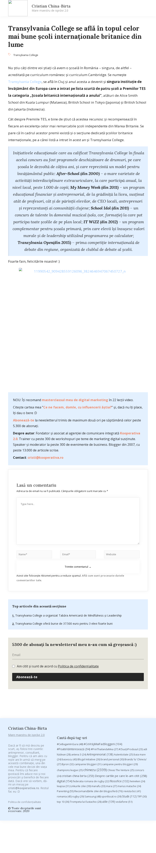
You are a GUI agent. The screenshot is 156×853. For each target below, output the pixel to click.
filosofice (119, 781)
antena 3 (78, 754)
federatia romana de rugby (91, 781)
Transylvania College (25, 55)
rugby (78, 796)
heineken (137, 781)
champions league (70, 770)
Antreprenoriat (100, 754)
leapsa (63, 786)
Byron (68, 764)
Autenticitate (123, 754)
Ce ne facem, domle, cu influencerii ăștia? (77, 407)
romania (64, 796)
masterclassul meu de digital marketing (75, 400)
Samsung (92, 796)
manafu (98, 786)
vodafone (124, 802)
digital (64, 781)
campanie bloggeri (88, 764)
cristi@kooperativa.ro (45, 457)
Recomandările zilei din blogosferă (98, 791)
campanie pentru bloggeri (120, 764)
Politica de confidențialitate (78, 666)
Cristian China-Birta (51, 7)
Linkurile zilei (80, 786)
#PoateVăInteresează (73, 749)
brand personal (112, 759)
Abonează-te (23, 420)
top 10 (63, 802)
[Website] (122, 555)
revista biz (132, 791)
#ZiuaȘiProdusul (131, 749)
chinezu (95, 769)
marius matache (129, 786)
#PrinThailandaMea (104, 749)
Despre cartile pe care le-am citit (121, 776)
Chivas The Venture (120, 770)
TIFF (142, 796)
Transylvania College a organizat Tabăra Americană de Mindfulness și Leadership (68, 615)
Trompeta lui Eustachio (86, 802)
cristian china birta (78, 776)
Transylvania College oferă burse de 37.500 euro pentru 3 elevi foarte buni (63, 623)
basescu (69, 759)
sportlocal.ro (111, 796)
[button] (110, 8)
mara (111, 786)
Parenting (65, 791)
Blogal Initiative (89, 759)
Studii (129, 796)
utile (108, 802)
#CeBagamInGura (70, 744)
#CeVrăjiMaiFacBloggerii (103, 744)
